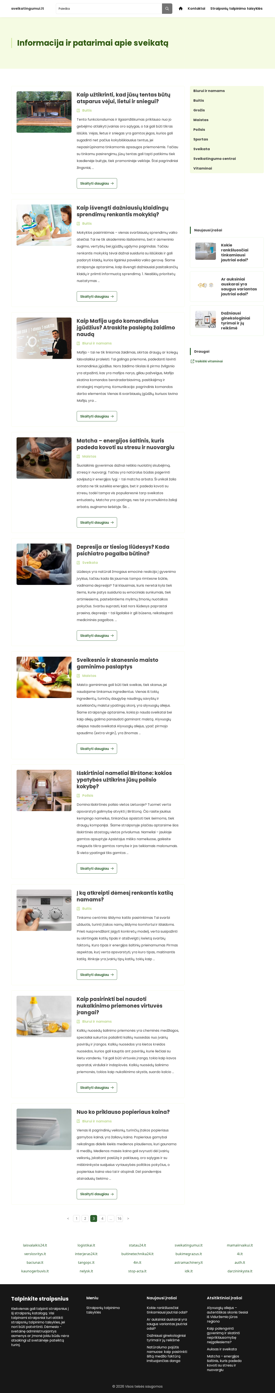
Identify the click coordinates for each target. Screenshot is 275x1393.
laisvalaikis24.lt (35, 1245)
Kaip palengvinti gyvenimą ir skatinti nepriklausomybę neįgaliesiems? (223, 1335)
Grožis (199, 110)
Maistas (200, 119)
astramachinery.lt (188, 1262)
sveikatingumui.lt (189, 1245)
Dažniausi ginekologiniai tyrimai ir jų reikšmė (235, 320)
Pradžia (181, 8)
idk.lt (189, 1271)
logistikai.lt (86, 1245)
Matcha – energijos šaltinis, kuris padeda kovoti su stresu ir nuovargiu (125, 444)
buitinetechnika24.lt (137, 1253)
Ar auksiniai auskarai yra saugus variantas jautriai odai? (239, 286)
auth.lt (240, 1262)
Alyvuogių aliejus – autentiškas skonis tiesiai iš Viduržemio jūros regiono (227, 1314)
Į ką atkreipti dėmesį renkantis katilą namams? (125, 896)
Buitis (198, 100)
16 (119, 1218)
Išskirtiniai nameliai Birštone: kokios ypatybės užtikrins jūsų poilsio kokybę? (124, 780)
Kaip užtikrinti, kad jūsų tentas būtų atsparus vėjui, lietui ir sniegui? (123, 98)
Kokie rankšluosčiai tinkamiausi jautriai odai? (234, 252)
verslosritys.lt (35, 1253)
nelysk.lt (86, 1271)
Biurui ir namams (209, 90)
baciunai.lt (35, 1262)
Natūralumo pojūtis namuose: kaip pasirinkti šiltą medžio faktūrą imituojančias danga (167, 1354)
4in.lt (137, 1262)
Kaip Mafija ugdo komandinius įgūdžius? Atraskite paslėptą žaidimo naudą (126, 327)
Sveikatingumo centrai (214, 158)
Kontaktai (196, 8)
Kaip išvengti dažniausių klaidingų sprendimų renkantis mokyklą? (122, 211)
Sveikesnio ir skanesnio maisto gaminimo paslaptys (117, 663)
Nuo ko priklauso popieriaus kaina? (123, 1112)
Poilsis (199, 129)
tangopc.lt (86, 1262)
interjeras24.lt (86, 1253)
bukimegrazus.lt (189, 1253)
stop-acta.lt (137, 1271)
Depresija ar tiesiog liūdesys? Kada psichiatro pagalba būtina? (123, 550)
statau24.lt (137, 1245)
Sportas (200, 139)
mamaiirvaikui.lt (240, 1245)
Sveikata (201, 148)
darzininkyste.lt (240, 1271)
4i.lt (240, 1253)
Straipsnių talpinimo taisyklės (236, 8)
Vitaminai (202, 168)
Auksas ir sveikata (222, 1349)
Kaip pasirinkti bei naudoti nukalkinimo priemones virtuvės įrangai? (119, 1006)
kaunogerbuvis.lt (35, 1271)
